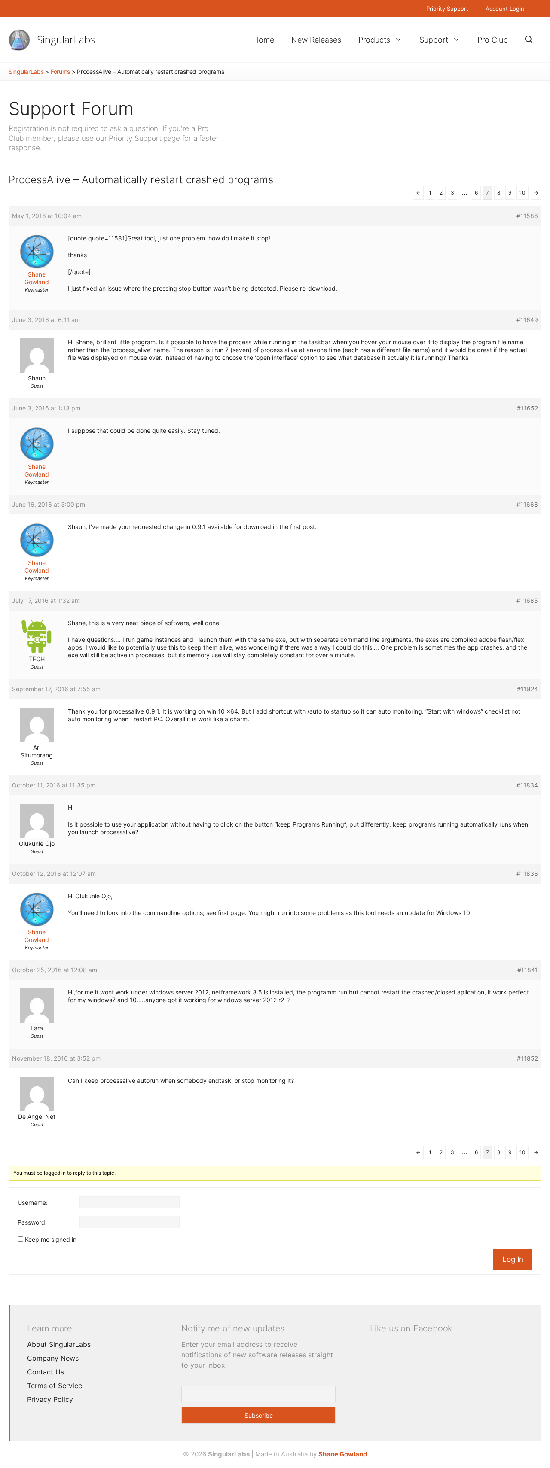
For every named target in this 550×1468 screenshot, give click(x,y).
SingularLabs (66, 39)
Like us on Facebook (411, 1328)
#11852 (527, 1058)
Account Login (505, 8)
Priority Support (447, 8)
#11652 (527, 408)
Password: (32, 1222)
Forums (60, 71)
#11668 (527, 504)
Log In (512, 1259)
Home (263, 39)
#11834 (527, 785)
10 (522, 192)
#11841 (527, 969)
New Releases (316, 39)
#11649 (527, 319)
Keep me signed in (50, 1239)
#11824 (527, 689)
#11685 (527, 600)
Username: (33, 1202)
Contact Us (45, 1372)
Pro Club (492, 39)
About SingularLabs (59, 1344)
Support (433, 39)
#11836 (527, 873)
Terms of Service (54, 1385)
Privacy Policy (50, 1399)
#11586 (527, 215)
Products (374, 39)
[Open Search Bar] (528, 40)
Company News (53, 1358)
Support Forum (71, 108)
